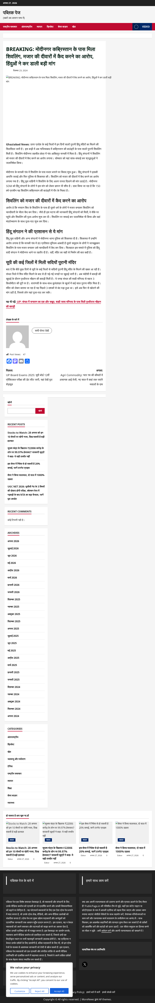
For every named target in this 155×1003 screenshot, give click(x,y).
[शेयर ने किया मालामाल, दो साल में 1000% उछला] (132, 833)
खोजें (10, 402)
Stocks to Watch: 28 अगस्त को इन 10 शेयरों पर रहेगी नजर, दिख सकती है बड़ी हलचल (26, 436)
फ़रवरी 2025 (13, 672)
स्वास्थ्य (11, 802)
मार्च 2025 (12, 665)
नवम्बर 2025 (13, 606)
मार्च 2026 (12, 577)
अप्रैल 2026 (13, 570)
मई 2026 (12, 563)
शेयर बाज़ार (63, 26)
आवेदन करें (106, 930)
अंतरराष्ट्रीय (26, 26)
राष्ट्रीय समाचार (10, 26)
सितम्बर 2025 (14, 621)
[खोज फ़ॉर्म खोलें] (129, 27)
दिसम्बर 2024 (14, 687)
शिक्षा (10, 788)
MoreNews (88, 999)
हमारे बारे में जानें (93, 992)
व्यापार (39, 26)
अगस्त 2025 (13, 628)
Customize (20, 991)
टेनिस (10, 766)
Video (146, 26)
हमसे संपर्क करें (108, 992)
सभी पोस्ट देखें (42, 330)
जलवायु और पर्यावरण (16, 759)
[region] (39, 979)
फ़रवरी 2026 (13, 585)
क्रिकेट (50, 26)
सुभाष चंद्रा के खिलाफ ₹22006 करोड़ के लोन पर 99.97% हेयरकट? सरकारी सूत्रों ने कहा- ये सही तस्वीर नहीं (26, 452)
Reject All (39, 991)
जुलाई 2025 (13, 636)
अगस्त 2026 (13, 541)
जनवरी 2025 (14, 679)
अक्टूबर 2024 (14, 701)
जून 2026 (12, 555)
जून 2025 (12, 643)
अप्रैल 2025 (13, 657)
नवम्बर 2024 (13, 694)
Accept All (59, 991)
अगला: (81, 377)
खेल (74, 26)
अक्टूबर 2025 (14, 614)
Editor (10, 859)
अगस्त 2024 (13, 716)
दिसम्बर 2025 (14, 599)
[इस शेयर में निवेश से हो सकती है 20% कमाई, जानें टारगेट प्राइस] (95, 833)
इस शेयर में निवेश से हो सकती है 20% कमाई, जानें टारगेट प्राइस (93, 849)
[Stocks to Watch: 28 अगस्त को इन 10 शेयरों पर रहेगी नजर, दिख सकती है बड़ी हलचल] (23, 833)
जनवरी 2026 (14, 592)
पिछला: (29, 377)
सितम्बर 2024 (14, 708)
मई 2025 (12, 650)
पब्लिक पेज (11, 12)
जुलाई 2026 (13, 548)
